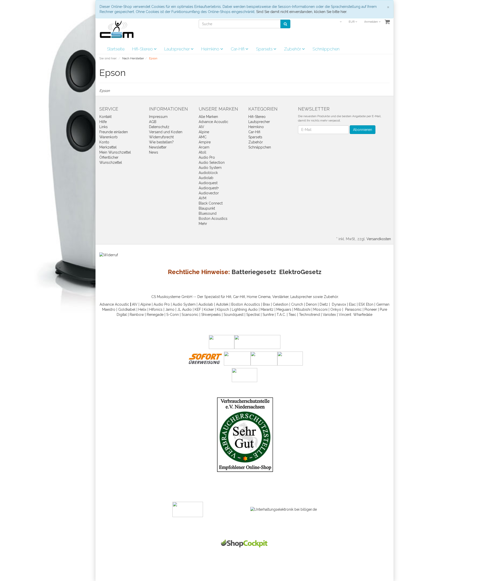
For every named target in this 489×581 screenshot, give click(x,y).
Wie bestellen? (161, 142)
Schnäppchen (326, 48)
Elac (352, 304)
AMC (203, 137)
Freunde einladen (113, 132)
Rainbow (137, 315)
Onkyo (335, 309)
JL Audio (184, 309)
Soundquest (233, 315)
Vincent (345, 315)
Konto (104, 142)
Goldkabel (126, 309)
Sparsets (265, 48)
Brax (266, 304)
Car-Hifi (238, 48)
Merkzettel (108, 147)
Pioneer (370, 309)
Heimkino (210, 48)
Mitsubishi (302, 309)
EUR (352, 21)
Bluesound (207, 213)
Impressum (158, 117)
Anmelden (371, 21)
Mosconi (320, 309)
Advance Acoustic (213, 122)
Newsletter (158, 147)
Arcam (204, 147)
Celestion (280, 304)
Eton (369, 304)
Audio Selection (212, 162)
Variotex (329, 315)
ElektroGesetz (300, 272)
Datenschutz (159, 127)
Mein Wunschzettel (115, 152)
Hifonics (155, 309)
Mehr (203, 224)
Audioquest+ (209, 188)
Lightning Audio (245, 309)
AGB (152, 122)
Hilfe (103, 122)
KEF (198, 309)
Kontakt (105, 117)
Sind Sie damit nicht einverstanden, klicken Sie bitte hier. (301, 12)
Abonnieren (362, 130)
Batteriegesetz (254, 272)
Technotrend (309, 315)
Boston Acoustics (213, 219)
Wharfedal (361, 315)
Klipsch (223, 309)
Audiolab (206, 178)
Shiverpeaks (211, 315)
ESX (362, 304)
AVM (202, 198)
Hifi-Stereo (143, 48)
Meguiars (283, 309)
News (153, 152)
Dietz (324, 304)
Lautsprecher (177, 48)
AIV (201, 127)
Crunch (297, 304)
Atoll (202, 152)
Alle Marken (208, 117)
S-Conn (172, 315)
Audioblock (208, 173)
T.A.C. (281, 315)
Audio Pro (207, 157)
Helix (142, 309)
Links (103, 127)
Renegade (155, 315)
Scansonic (190, 315)
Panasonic (353, 309)
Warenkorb (108, 137)
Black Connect (211, 203)
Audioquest (208, 183)
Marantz (267, 309)
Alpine (204, 132)
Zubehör (293, 48)
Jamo (169, 309)
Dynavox (339, 304)
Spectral (253, 315)
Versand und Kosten (165, 132)
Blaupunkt (207, 208)
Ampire (205, 142)
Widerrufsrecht (161, 137)
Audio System (210, 168)
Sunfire (268, 315)
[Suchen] (285, 24)
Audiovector (209, 193)
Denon (311, 304)
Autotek (222, 304)
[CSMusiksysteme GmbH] (119, 31)
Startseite (116, 48)
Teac (292, 315)
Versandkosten (378, 239)
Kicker (209, 309)
